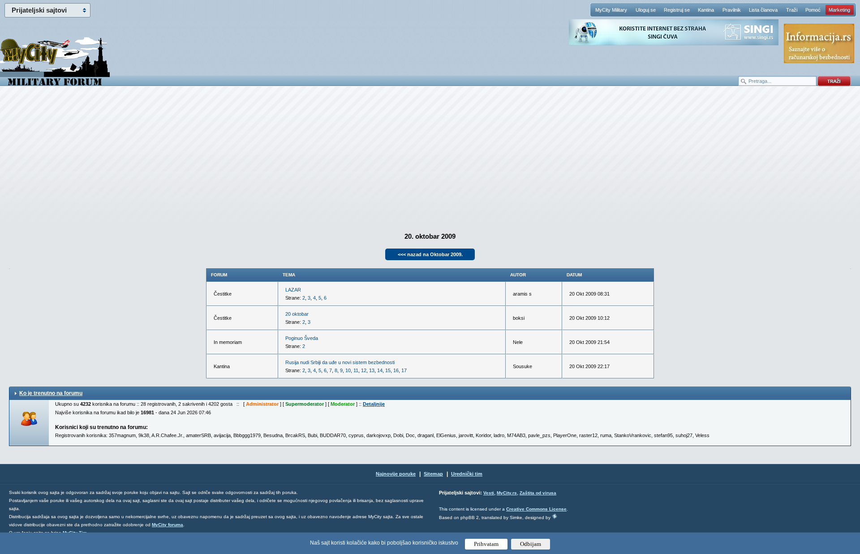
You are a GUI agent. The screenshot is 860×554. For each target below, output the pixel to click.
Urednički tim (466, 474)
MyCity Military (611, 10)
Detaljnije (374, 404)
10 (348, 370)
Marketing (839, 10)
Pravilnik (731, 10)
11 (355, 370)
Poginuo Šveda (301, 338)
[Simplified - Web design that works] (554, 516)
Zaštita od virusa (538, 492)
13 (371, 370)
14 (380, 370)
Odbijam (530, 544)
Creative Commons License (536, 509)
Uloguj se (646, 10)
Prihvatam (486, 544)
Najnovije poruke (396, 474)
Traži (791, 10)
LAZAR (293, 289)
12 (363, 370)
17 (404, 370)
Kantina (706, 10)
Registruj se (677, 10)
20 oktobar (297, 314)
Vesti (488, 492)
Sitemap (433, 474)
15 (388, 370)
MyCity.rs (507, 492)
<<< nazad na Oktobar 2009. (430, 254)
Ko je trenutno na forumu (50, 393)
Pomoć (813, 10)
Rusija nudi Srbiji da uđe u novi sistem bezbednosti (340, 362)
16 (396, 370)
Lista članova (763, 10)
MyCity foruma (167, 524)
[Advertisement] (430, 157)
